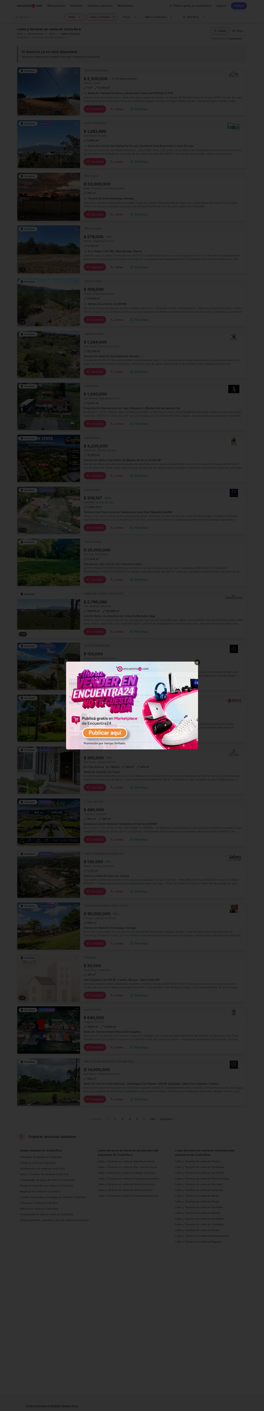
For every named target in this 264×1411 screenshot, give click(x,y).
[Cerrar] (197, 662)
